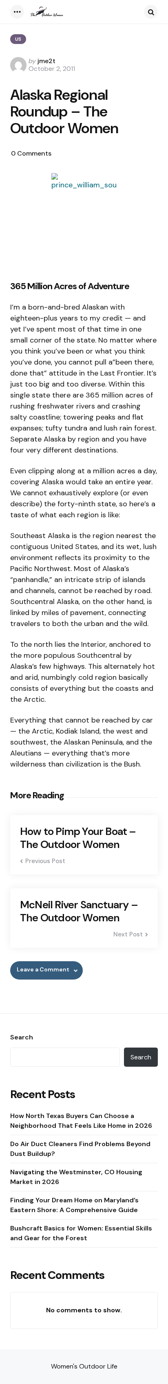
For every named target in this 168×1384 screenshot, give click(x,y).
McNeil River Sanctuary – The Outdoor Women (79, 911)
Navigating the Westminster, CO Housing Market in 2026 (76, 1177)
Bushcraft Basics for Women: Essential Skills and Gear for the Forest (81, 1233)
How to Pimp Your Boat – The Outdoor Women (78, 838)
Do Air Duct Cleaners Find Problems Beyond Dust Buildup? (80, 1149)
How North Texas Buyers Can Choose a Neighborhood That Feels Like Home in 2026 (81, 1121)
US (18, 39)
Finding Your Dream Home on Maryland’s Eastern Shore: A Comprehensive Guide (74, 1205)
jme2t (46, 61)
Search (21, 1037)
